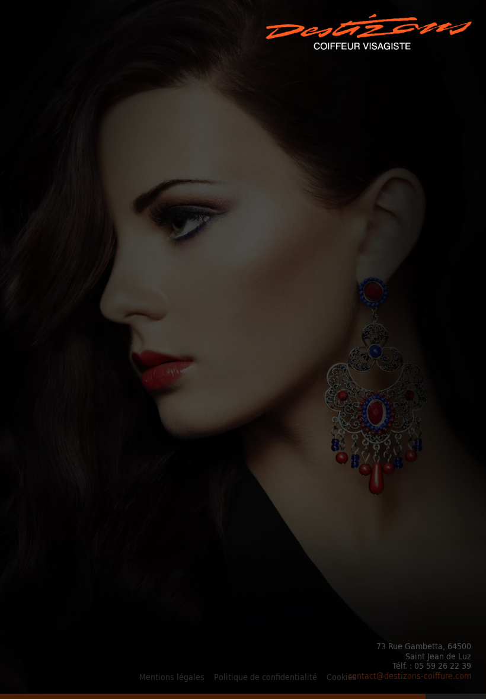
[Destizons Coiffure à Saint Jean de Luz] (369, 33)
